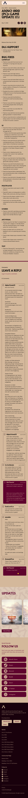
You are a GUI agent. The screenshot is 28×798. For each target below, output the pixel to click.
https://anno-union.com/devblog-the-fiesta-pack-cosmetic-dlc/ (15, 571)
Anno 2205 (4, 737)
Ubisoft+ (17, 721)
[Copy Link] (19, 23)
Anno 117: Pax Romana (7, 732)
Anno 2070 (4, 739)
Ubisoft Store (6, 721)
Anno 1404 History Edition (7, 742)
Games (3, 729)
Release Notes (5, 758)
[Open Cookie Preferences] (25, 795)
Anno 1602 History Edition (7, 749)
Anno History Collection (7, 751)
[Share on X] (22, 23)
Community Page (6, 755)
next (25, 611)
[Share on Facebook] (25, 23)
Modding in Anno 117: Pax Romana (9, 763)
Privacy (3, 787)
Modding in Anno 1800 (7, 761)
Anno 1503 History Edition (7, 747)
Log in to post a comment (9, 274)
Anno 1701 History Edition (7, 744)
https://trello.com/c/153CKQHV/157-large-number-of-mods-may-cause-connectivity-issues (16, 489)
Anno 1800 (4, 735)
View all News (6, 631)
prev (1, 611)
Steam (5, 724)
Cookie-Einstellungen (6, 789)
